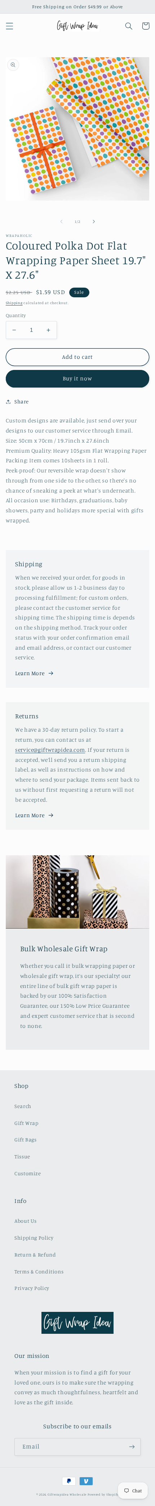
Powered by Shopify (103, 1494)
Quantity (16, 315)
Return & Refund (35, 1254)
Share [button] (21, 401)
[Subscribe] (132, 1447)
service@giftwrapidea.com (50, 749)
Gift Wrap (26, 1123)
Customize (27, 1173)
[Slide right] (94, 222)
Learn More (29, 673)
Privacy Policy (31, 1288)
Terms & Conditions (38, 1271)
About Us (25, 1221)
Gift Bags (25, 1139)
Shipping (14, 303)
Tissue (22, 1156)
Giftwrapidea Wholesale (67, 1494)
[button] (9, 26)
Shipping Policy (33, 1238)
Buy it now (78, 378)
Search (22, 1106)
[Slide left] (61, 222)
